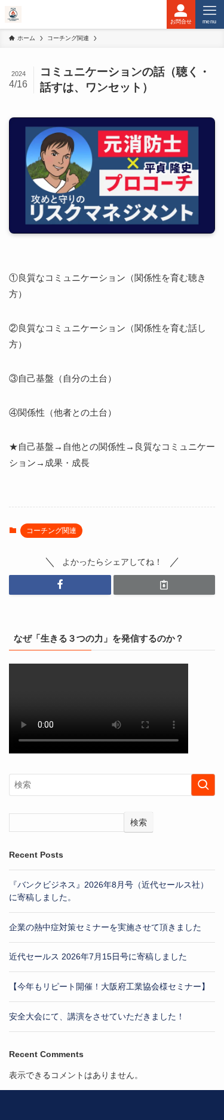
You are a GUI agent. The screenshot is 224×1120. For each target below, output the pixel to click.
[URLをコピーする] (164, 585)
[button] (60, 585)
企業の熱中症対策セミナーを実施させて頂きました (105, 927)
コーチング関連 (51, 530)
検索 (138, 822)
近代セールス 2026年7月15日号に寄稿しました (98, 956)
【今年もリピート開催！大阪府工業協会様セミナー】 (109, 986)
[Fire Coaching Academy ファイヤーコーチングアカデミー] (13, 14)
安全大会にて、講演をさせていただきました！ (97, 1016)
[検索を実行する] (203, 785)
